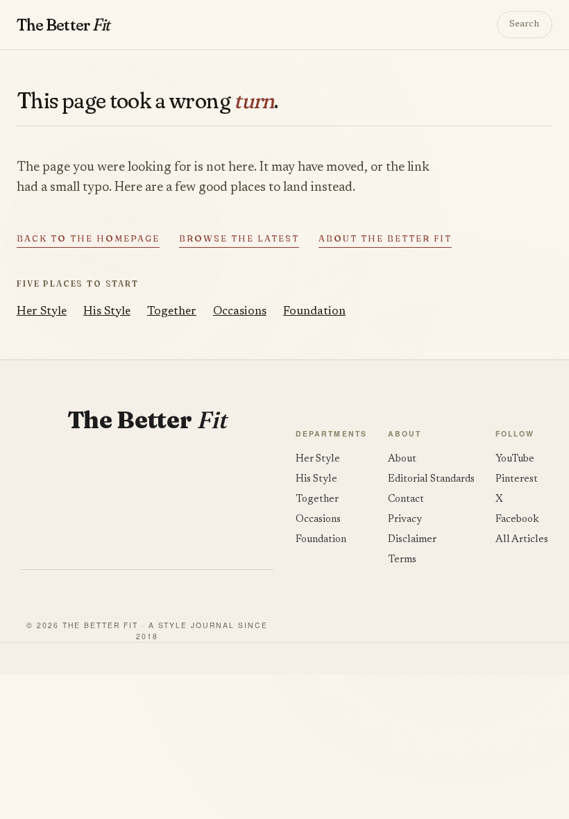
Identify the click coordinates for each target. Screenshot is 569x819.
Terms (402, 560)
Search (524, 24)
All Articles (521, 539)
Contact (406, 499)
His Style (106, 311)
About (402, 459)
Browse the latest (239, 238)
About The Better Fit (385, 238)
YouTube (514, 459)
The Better (63, 24)
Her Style (42, 311)
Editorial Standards (431, 479)
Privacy (405, 519)
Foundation (314, 311)
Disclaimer (412, 539)
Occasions (239, 311)
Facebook (517, 519)
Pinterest (516, 479)
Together (171, 311)
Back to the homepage (88, 238)
